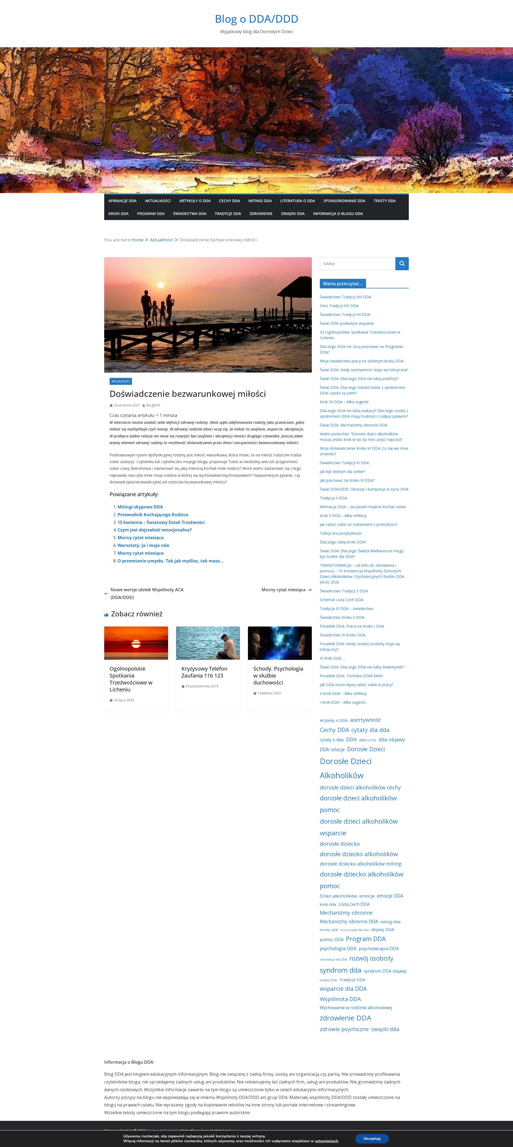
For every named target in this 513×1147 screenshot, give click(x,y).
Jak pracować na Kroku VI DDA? (347, 480)
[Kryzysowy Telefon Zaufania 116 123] (208, 630)
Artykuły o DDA (195, 200)
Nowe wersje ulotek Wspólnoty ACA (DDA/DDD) (147, 593)
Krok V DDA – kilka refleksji (343, 515)
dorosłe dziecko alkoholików (359, 854)
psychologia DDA (338, 948)
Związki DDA (293, 213)
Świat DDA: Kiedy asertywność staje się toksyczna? (364, 369)
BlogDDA (153, 405)
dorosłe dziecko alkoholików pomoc (361, 880)
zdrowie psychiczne (344, 1029)
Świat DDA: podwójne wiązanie (347, 323)
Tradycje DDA (228, 213)
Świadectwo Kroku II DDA (342, 617)
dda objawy (392, 739)
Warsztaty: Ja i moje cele (143, 545)
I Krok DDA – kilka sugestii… (344, 702)
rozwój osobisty (371, 958)
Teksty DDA (385, 200)
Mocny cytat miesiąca (141, 538)
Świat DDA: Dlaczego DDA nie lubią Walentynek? (362, 667)
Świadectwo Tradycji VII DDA (345, 314)
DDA (351, 739)
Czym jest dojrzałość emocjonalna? (155, 530)
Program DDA (151, 213)
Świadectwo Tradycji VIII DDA (345, 296)
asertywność (365, 719)
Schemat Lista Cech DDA (341, 599)
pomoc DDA (332, 939)
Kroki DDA (118, 213)
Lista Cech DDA (354, 904)
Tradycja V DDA (333, 497)
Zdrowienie (261, 213)
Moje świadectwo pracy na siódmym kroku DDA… (363, 360)
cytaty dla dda (370, 730)
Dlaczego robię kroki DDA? (343, 542)
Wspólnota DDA (340, 999)
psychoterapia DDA (379, 948)
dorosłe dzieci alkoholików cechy (360, 787)
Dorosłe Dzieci (366, 749)
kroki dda (328, 904)
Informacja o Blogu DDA (338, 213)
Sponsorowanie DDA (344, 200)
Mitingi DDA (260, 200)
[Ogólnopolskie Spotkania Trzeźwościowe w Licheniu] (136, 630)
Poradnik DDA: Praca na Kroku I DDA (352, 626)
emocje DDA (390, 895)
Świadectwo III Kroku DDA (343, 634)
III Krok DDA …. (333, 658)
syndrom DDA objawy (385, 971)
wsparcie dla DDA (343, 988)
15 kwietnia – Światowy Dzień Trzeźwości (161, 522)
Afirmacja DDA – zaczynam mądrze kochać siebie (363, 506)
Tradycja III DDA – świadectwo (346, 608)
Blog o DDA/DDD (256, 18)
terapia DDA (328, 980)
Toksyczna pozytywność (341, 533)
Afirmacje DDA (122, 200)
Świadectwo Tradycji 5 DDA (344, 590)
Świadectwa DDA (189, 213)
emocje (367, 896)
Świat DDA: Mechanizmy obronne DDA (353, 425)
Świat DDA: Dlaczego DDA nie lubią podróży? (359, 378)
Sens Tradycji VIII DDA (339, 305)
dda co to (367, 739)
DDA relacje (332, 749)
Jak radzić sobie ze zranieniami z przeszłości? (358, 524)
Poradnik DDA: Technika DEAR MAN (351, 675)
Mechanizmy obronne (346, 912)
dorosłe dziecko (340, 843)
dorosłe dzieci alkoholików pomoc (358, 803)
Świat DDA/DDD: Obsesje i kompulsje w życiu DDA (364, 489)
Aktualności (158, 200)
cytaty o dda (332, 740)
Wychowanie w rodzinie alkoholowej (356, 1008)
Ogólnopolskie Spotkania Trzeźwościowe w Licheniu (131, 679)
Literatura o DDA (297, 200)
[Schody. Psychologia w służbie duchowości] (280, 630)
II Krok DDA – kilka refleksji (343, 693)
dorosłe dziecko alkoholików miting (360, 863)
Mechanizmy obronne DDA (349, 921)
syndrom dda (340, 970)
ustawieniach (326, 1141)
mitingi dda (390, 921)
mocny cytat (329, 929)
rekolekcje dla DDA (333, 959)
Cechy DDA (229, 200)
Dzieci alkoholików (338, 896)
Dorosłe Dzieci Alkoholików (346, 768)
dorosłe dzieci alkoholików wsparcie (359, 827)
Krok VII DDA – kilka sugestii (344, 401)
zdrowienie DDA (345, 1018)
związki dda (385, 1029)
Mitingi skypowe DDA (140, 507)
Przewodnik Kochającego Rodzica (153, 515)
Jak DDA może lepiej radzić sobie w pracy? (356, 684)
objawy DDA (382, 929)
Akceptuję (372, 1138)
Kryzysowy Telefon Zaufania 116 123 (204, 672)
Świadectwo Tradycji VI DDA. (345, 462)
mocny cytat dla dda (354, 930)
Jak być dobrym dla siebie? (342, 471)
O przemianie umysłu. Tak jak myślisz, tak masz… (171, 561)
